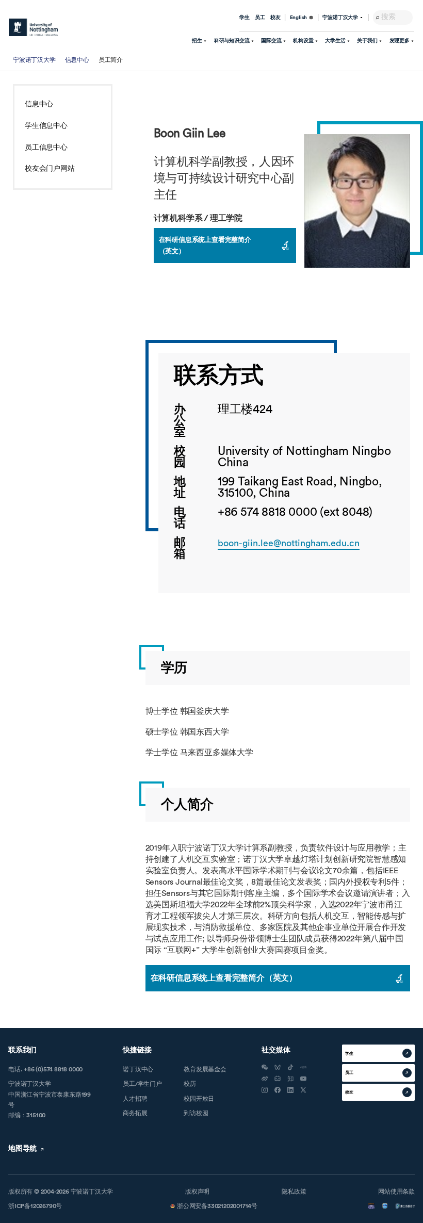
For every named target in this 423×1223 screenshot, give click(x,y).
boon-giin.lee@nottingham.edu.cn (289, 543)
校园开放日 (199, 1099)
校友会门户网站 (50, 168)
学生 (244, 17)
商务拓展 (135, 1113)
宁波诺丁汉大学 (34, 60)
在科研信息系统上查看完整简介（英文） (205, 245)
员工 (260, 17)
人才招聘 (135, 1099)
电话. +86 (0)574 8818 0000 (45, 1069)
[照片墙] (265, 1090)
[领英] (290, 1090)
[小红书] (303, 1067)
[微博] (265, 1078)
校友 (275, 17)
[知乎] (290, 1078)
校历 (190, 1084)
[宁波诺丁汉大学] (33, 27)
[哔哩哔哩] (277, 1078)
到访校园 (196, 1113)
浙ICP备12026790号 (35, 1206)
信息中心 (77, 60)
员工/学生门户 (142, 1084)
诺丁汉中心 (138, 1069)
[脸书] (277, 1090)
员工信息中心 (46, 147)
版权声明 (197, 1191)
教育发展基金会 (205, 1069)
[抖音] (290, 1067)
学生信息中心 (46, 125)
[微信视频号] (277, 1067)
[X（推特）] (303, 1090)
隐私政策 (294, 1191)
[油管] (303, 1078)
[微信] (265, 1067)
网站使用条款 (396, 1191)
